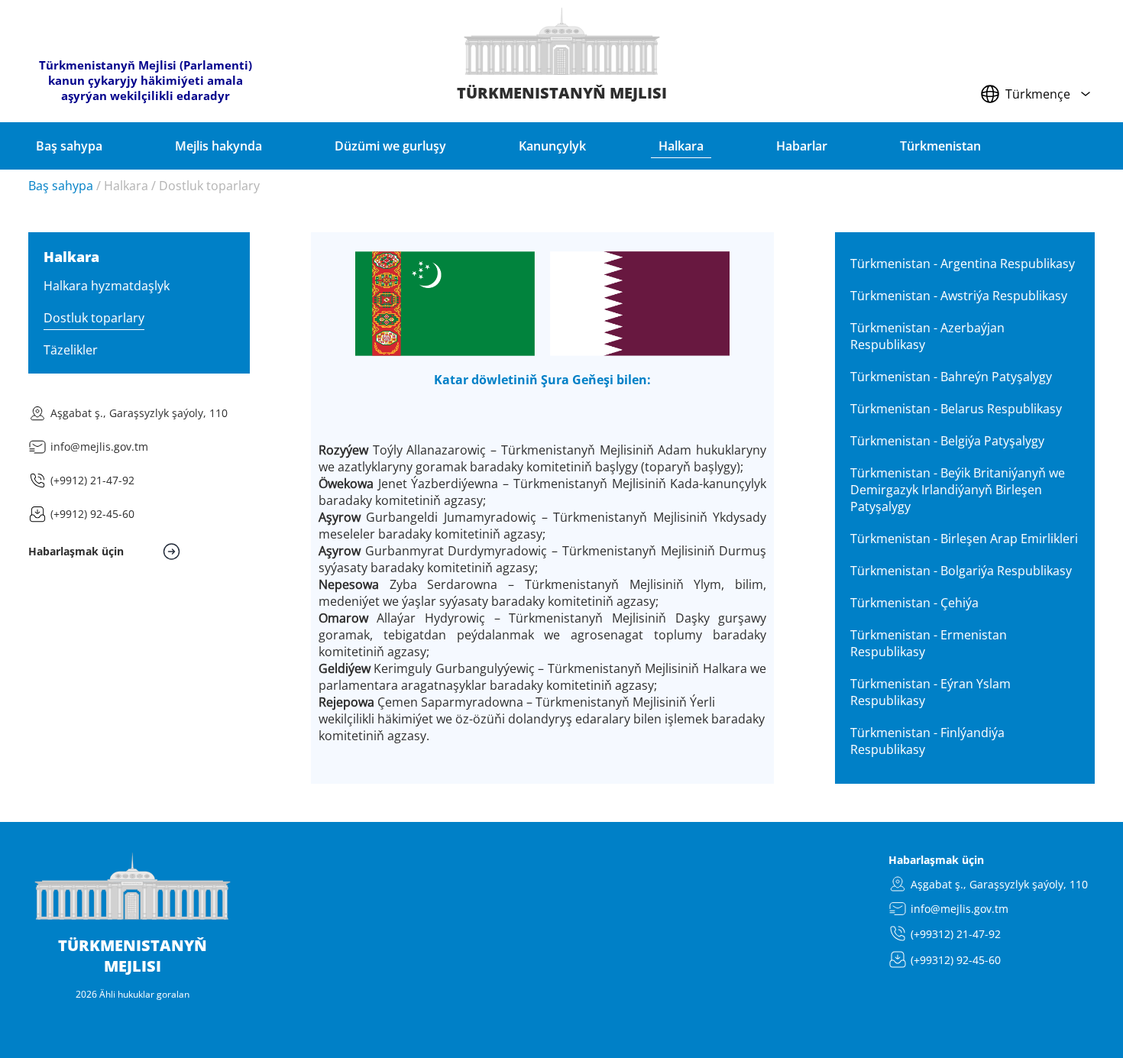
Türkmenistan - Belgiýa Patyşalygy (947, 440)
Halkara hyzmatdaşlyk (107, 285)
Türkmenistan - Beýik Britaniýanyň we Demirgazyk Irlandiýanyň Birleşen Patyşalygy (957, 489)
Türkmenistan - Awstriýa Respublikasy (958, 295)
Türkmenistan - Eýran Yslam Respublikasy (930, 692)
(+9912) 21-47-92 (92, 480)
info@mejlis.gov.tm (99, 446)
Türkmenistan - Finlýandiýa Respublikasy (927, 741)
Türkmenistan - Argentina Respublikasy (962, 263)
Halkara (126, 185)
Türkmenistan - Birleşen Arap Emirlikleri (964, 538)
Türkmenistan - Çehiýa (914, 602)
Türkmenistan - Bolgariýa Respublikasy (961, 570)
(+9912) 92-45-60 (92, 513)
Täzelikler (71, 349)
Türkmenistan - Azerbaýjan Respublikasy (927, 336)
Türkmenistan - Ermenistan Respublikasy (928, 643)
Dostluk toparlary (209, 185)
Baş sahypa (60, 185)
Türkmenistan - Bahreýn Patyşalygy (951, 376)
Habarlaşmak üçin (936, 860)
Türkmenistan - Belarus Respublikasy (956, 408)
